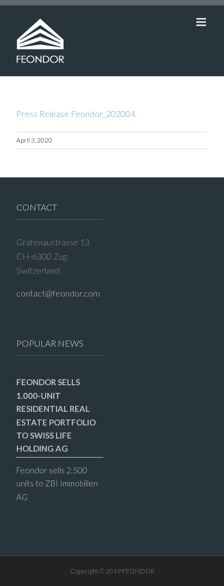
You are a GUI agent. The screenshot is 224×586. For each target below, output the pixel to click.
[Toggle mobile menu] (202, 22)
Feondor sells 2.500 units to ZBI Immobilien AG (57, 483)
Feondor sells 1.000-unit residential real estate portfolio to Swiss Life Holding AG (56, 415)
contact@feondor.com (58, 293)
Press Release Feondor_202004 (75, 113)
